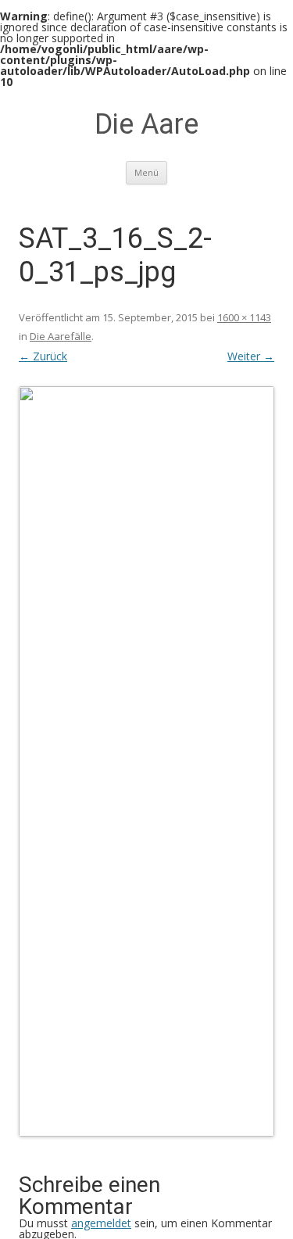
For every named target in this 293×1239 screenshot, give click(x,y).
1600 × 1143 (244, 317)
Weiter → (250, 356)
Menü (146, 172)
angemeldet (101, 1223)
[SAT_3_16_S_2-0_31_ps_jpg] (146, 761)
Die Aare (146, 124)
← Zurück (43, 356)
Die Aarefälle (60, 336)
